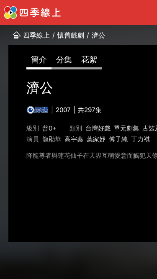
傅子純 (118, 139)
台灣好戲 (98, 128)
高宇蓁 (73, 139)
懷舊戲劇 (70, 35)
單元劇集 (126, 128)
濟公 (98, 35)
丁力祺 (140, 139)
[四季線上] (32, 12)
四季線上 (36, 35)
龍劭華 (51, 139)
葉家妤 (96, 139)
